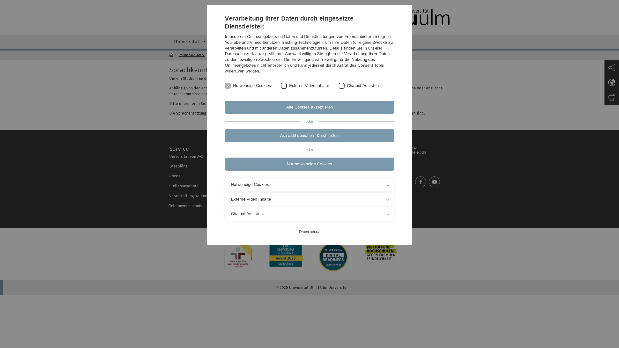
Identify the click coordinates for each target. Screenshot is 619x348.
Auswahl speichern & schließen (309, 135)
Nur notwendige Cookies (309, 164)
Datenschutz (309, 232)
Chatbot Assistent (363, 85)
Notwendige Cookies (252, 85)
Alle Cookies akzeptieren (309, 107)
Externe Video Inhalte (309, 85)
